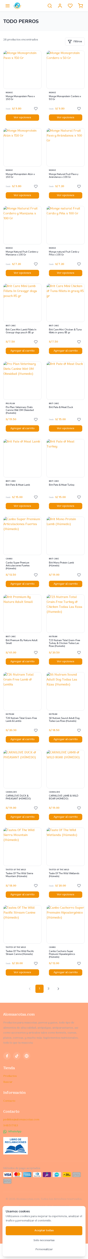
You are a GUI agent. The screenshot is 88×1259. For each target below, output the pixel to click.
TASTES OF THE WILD (16, 869)
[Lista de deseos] (70, 5)
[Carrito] (80, 5)
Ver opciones (22, 117)
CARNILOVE (11, 792)
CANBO (9, 559)
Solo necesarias (44, 1240)
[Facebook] (7, 1056)
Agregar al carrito (22, 350)
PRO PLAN (10, 403)
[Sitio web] (26, 1056)
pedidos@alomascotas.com (21, 1120)
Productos (10, 1076)
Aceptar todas (44, 1230)
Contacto (9, 1101)
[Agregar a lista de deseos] (36, 108)
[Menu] (7, 5)
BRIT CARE (11, 325)
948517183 (10, 1125)
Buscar (7, 1082)
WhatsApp (14, 1131)
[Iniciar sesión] (60, 5)
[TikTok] (16, 1056)
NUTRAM (53, 636)
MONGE (9, 92)
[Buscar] (49, 5)
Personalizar (44, 1249)
